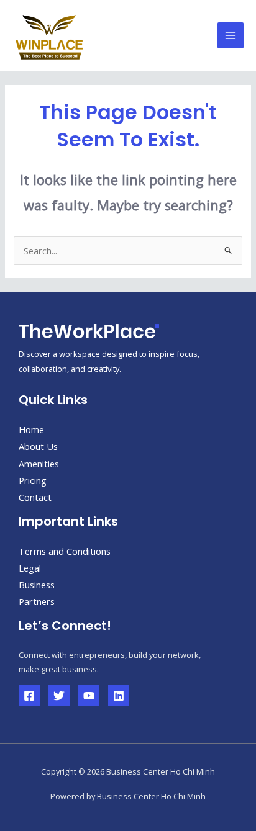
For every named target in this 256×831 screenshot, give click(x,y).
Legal (30, 568)
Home (31, 429)
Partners (37, 601)
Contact (35, 497)
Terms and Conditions (65, 551)
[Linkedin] (118, 695)
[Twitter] (59, 695)
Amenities (39, 463)
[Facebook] (29, 695)
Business (37, 584)
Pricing (33, 480)
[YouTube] (88, 695)
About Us (38, 446)
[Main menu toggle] (230, 35)
